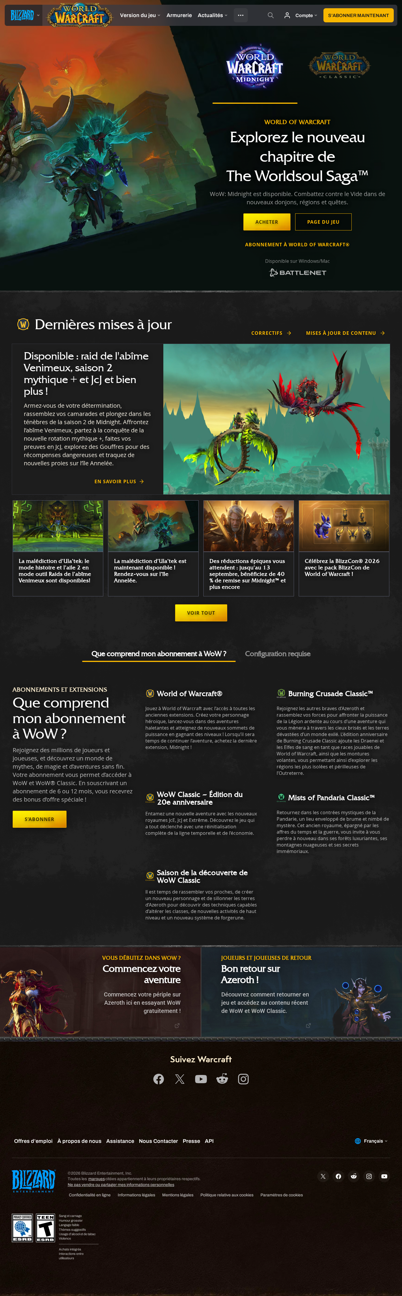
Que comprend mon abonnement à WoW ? (159, 653)
